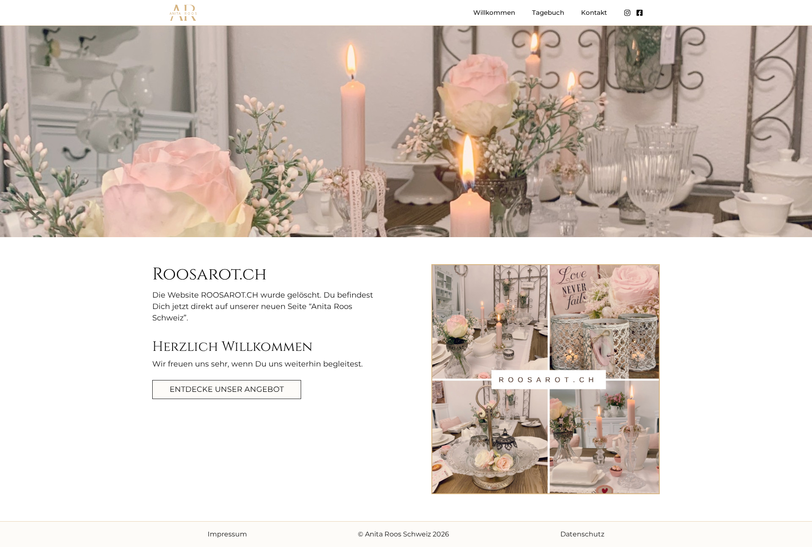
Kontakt (594, 12)
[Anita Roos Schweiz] (183, 12)
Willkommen (494, 12)
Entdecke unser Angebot (227, 389)
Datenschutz (582, 534)
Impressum (227, 534)
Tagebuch (548, 12)
